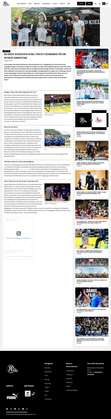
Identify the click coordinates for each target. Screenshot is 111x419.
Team (29, 3)
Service (62, 3)
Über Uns (37, 3)
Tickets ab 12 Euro (24, 169)
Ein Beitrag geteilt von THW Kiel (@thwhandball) (18, 256)
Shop (89, 3)
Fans (68, 3)
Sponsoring (46, 3)
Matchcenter (21, 3)
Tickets (55, 3)
